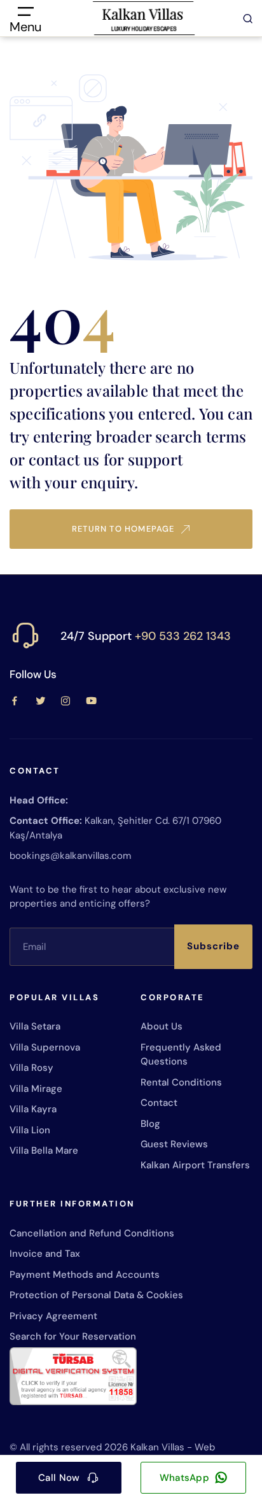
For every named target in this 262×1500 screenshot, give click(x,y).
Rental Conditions (181, 1082)
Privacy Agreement (53, 1316)
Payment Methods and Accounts (85, 1274)
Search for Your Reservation (73, 1336)
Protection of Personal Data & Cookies (96, 1295)
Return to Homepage (123, 528)
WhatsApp (184, 1477)
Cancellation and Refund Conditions (92, 1233)
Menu (25, 25)
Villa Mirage (36, 1088)
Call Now (58, 1477)
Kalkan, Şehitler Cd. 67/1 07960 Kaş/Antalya (115, 828)
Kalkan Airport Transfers (195, 1165)
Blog (150, 1123)
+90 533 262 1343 (183, 636)
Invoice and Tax (45, 1253)
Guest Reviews (174, 1144)
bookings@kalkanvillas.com (70, 855)
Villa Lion (30, 1130)
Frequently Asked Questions (181, 1054)
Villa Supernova (45, 1047)
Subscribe (213, 946)
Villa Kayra (33, 1109)
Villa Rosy (31, 1067)
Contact (159, 1102)
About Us (162, 1026)
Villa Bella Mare (44, 1150)
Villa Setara (35, 1026)
